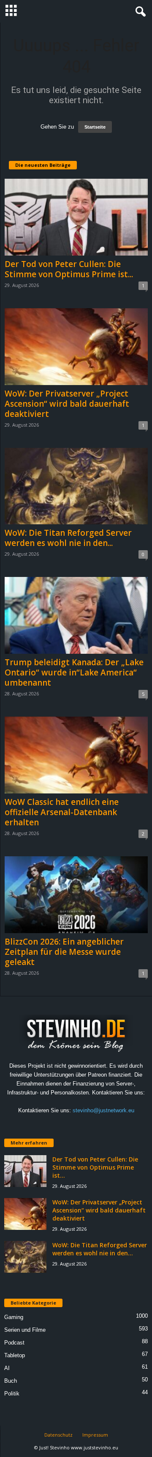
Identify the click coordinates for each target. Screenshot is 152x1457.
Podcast (14, 1342)
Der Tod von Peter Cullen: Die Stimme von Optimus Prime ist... (69, 269)
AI (7, 1368)
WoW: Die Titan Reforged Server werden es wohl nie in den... (68, 537)
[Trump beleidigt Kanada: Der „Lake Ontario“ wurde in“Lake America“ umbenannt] (76, 615)
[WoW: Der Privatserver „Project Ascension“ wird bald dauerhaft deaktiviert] (76, 346)
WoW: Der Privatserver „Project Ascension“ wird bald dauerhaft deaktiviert (67, 403)
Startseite (95, 126)
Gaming (13, 1317)
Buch (10, 1381)
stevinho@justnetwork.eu (103, 1110)
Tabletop (14, 1355)
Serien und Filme (25, 1330)
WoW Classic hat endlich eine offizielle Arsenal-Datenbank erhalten (62, 812)
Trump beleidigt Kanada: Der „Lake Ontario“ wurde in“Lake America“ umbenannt (74, 672)
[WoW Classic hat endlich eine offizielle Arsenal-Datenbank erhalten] (76, 755)
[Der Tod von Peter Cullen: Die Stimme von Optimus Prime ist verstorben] (76, 217)
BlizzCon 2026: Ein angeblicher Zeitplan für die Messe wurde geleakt (64, 952)
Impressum (95, 1435)
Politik (11, 1393)
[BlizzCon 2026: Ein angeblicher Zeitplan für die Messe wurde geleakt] (76, 894)
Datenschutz (58, 1435)
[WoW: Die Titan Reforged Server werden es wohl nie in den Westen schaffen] (76, 486)
